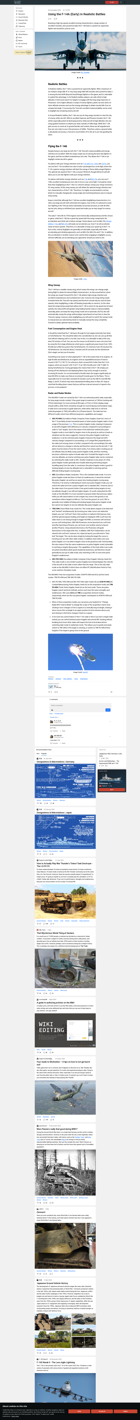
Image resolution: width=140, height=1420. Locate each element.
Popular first (53, 717)
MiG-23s (94, 179)
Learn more (15, 1416)
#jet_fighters (67, 679)
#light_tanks (73, 1197)
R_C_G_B (57, 721)
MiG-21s (90, 164)
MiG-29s (65, 224)
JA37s (104, 164)
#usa (76, 679)
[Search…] (121, 2)
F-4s (84, 164)
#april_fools (63, 990)
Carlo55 (85, 672)
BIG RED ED (58, 735)
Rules (51, 713)
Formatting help (59, 713)
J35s (96, 164)
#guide (43, 1049)
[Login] (125, 2)
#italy (61, 920)
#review (50, 920)
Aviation (58, 679)
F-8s (85, 179)
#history (55, 800)
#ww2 (57, 1197)
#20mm (56, 920)
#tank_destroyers (84, 920)
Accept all (102, 1411)
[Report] (111, 692)
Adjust (125, 1411)
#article (50, 679)
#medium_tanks (83, 1197)
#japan (61, 851)
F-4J (70, 424)
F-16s (56, 224)
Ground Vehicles (41, 920)
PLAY (112, 2)
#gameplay (84, 679)
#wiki (38, 1049)
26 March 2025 (58, 722)
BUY (112, 790)
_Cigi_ (85, 279)
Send (108, 710)
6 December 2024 (59, 737)
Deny (79, 1411)
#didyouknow (71, 1271)
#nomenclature (47, 800)
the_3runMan (85, 72)
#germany (62, 800)
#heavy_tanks (64, 1197)
